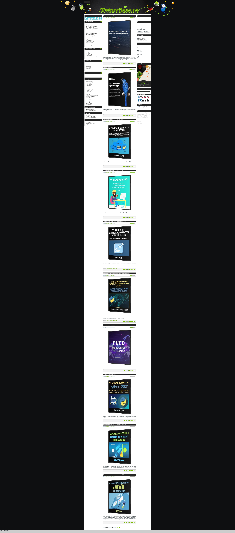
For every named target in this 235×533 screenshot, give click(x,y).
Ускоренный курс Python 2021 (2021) (109, 374)
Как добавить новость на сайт (90, 123)
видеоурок (138, 116)
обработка (145, 117)
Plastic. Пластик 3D (90, 88)
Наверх (119, 527)
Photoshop (141, 114)
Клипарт (143, 117)
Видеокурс (144, 115)
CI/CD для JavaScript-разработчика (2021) (110, 325)
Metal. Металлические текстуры (90, 35)
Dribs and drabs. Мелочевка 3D (90, 96)
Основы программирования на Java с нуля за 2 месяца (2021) (113, 474)
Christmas (146, 112)
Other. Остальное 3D (89, 104)
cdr (144, 112)
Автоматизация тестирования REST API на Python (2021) (113, 119)
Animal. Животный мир (89, 25)
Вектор (140, 115)
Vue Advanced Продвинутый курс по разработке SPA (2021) (113, 170)
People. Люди (88, 69)
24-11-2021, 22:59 (112, 275)
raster (146, 114)
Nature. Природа (88, 67)
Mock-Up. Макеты (88, 66)
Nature (147, 113)
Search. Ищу (140, 37)
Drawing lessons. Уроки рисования (91, 110)
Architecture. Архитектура (90, 51)
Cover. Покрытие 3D (90, 82)
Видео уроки (115, 62)
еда (146, 116)
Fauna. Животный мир (89, 52)
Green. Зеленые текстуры (89, 31)
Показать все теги (139, 123)
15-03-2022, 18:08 (112, 17)
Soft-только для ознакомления (90, 116)
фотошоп (139, 121)
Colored (138, 113)
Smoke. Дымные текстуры (90, 41)
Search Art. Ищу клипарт (141, 38)
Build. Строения (88, 65)
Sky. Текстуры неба (89, 40)
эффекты (143, 121)
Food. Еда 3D (89, 83)
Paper (138, 114)
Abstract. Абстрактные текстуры (90, 24)
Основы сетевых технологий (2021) (109, 15)
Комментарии (139, 60)
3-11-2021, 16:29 (112, 476)
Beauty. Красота (88, 64)
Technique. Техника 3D (89, 102)
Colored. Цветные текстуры (90, 27)
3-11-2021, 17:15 (112, 426)
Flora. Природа (88, 53)
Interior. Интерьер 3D (89, 98)
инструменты (139, 117)
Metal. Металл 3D (89, 86)
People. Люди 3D (88, 100)
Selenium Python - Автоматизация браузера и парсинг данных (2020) (114, 221)
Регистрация (93, 1)
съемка (138, 120)
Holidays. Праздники (89, 55)
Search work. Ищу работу (142, 39)
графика (142, 116)
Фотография (146, 120)
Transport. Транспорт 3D (89, 103)
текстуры (141, 120)
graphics (144, 113)
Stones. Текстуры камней (89, 42)
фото (143, 120)
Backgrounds (142, 112)
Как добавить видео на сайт (90, 124)
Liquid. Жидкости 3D (90, 85)
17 (114, 527)
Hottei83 (107, 17)
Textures (87, 23)
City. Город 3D (88, 94)
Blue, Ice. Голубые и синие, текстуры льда (92, 26)
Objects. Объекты (88, 68)
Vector (87, 75)
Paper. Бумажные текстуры (90, 38)
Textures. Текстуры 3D (89, 81)
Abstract (138, 112)
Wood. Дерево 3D (89, 90)
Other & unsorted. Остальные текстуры (91, 45)
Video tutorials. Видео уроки (90, 109)
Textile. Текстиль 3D (90, 89)
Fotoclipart (141, 113)
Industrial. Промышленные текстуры (91, 33)
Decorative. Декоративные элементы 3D (92, 95)
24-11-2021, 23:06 (112, 223)
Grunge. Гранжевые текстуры (90, 32)
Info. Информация (88, 115)
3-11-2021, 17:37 (112, 376)
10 (112, 527)
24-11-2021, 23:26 (112, 172)
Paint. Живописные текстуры (90, 37)
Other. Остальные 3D (90, 91)
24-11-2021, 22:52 (112, 327)
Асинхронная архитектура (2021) (108, 67)
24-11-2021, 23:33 (112, 121)
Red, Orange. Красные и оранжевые (91, 39)
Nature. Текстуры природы (90, 36)
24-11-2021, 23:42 (112, 69)
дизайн (145, 116)
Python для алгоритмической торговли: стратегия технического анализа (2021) (116, 273)
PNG (144, 114)
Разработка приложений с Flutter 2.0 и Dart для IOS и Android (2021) (114, 424)
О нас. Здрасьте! (88, 122)
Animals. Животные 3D (89, 93)
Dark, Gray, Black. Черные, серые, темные (92, 28)
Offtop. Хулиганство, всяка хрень (91, 117)
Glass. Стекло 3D (89, 84)
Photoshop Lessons (109, 62)
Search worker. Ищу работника (142, 40)
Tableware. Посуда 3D (89, 101)
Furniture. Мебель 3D (89, 97)
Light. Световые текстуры (90, 34)
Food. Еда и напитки (89, 54)
